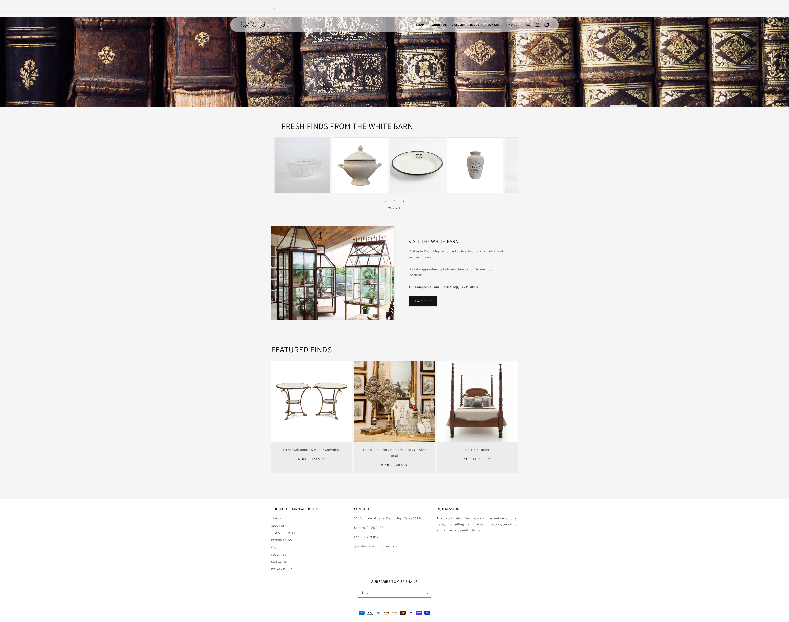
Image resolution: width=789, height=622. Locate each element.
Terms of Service (283, 533)
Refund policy (281, 540)
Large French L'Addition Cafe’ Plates (417, 149)
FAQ (273, 547)
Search (276, 518)
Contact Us (423, 301)
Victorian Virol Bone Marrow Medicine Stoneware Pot (475, 147)
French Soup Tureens (360, 147)
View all (394, 208)
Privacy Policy (282, 569)
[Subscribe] (426, 593)
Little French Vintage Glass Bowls (302, 149)
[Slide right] (403, 200)
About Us (278, 526)
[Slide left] (385, 200)
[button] (421, 24)
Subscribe (278, 554)
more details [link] (309, 459)
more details (392, 465)
